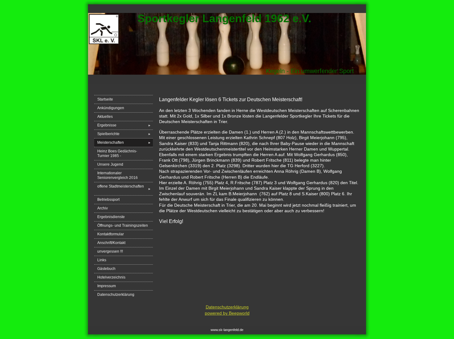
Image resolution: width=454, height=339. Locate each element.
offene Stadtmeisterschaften (124, 188)
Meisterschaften (124, 142)
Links (101, 260)
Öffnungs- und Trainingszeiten (122, 225)
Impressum (106, 286)
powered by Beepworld (227, 313)
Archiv (102, 208)
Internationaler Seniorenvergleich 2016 (117, 175)
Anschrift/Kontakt (111, 243)
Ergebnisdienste (111, 217)
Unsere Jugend (110, 164)
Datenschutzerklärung (115, 294)
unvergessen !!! (110, 251)
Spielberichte (124, 134)
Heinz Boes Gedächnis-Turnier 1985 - (117, 153)
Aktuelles (105, 116)
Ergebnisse (124, 125)
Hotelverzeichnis (111, 277)
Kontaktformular (110, 234)
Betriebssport (108, 199)
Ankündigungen (110, 108)
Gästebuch (106, 269)
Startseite (105, 99)
